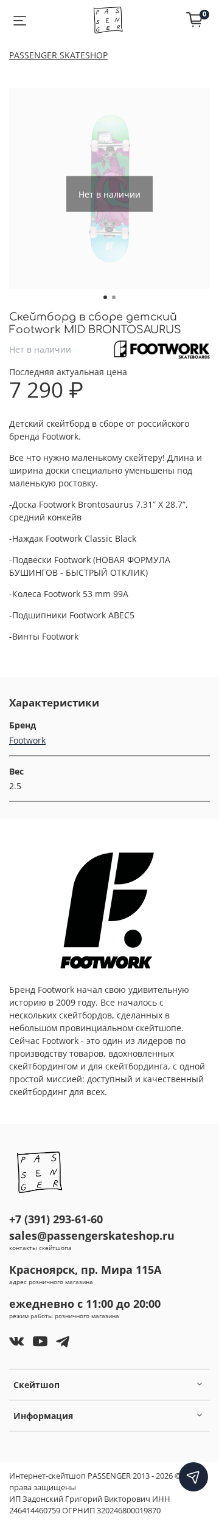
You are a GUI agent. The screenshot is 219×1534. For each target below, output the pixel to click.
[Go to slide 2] (114, 297)
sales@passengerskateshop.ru (92, 1235)
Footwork (27, 740)
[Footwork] (162, 348)
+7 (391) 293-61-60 (56, 1219)
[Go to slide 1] (105, 297)
